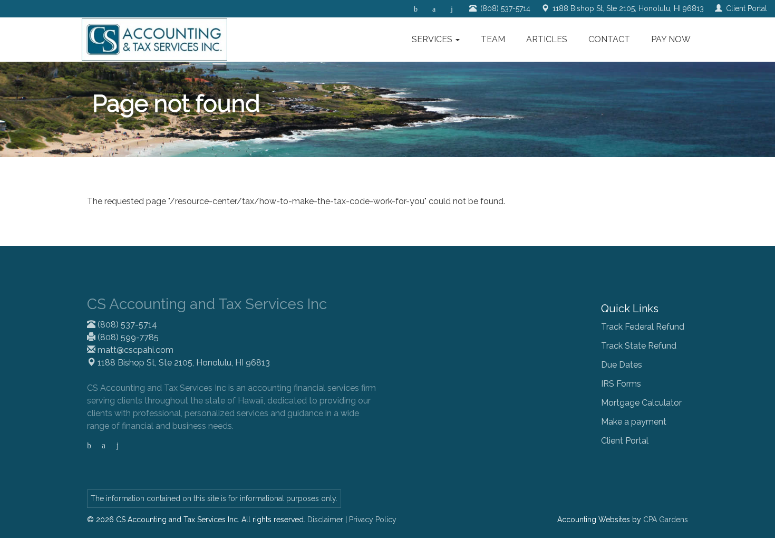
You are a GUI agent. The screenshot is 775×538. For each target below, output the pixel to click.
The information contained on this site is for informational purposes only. (214, 498)
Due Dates (621, 365)
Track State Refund (638, 346)
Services (433, 39)
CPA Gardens (665, 519)
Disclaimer (325, 519)
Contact (609, 39)
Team (493, 39)
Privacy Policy (372, 519)
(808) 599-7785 (127, 337)
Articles (546, 39)
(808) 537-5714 (126, 325)
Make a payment (633, 422)
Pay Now (671, 39)
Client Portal (624, 441)
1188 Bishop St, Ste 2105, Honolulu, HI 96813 (182, 363)
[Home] (154, 39)
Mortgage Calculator (641, 403)
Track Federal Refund (642, 327)
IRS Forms (621, 384)
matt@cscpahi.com (134, 350)
